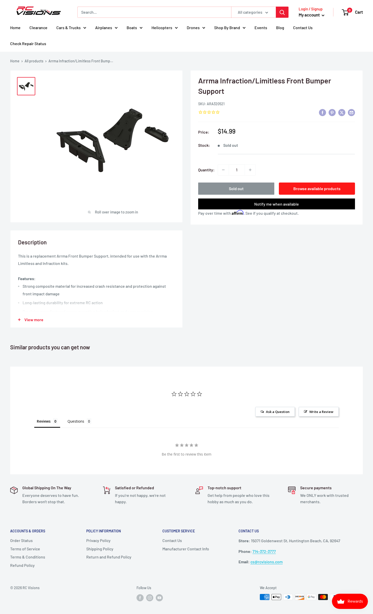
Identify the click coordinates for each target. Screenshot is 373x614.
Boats (132, 27)
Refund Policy (22, 565)
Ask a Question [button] (278, 411)
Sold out (236, 188)
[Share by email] (351, 112)
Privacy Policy (98, 540)
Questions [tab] (75, 421)
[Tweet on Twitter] (341, 112)
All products (34, 61)
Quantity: (206, 169)
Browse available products (317, 188)
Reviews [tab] (43, 421)
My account (309, 14)
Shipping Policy (99, 548)
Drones (193, 27)
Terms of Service (25, 548)
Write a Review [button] (321, 411)
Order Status (21, 540)
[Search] (282, 12)
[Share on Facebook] (322, 112)
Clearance (38, 27)
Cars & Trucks (68, 27)
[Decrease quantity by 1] (223, 170)
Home (15, 27)
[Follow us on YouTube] (159, 597)
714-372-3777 (264, 551)
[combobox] (154, 12)
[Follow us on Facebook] (140, 597)
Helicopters (161, 27)
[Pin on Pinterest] (332, 112)
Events (261, 27)
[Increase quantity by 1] (250, 170)
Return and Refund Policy (108, 556)
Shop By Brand (227, 27)
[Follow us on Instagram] (149, 597)
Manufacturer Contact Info (185, 548)
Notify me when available (276, 204)
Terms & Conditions (27, 556)
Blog (280, 27)
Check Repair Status (28, 43)
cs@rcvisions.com (266, 561)
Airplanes (103, 27)
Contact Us (303, 27)
